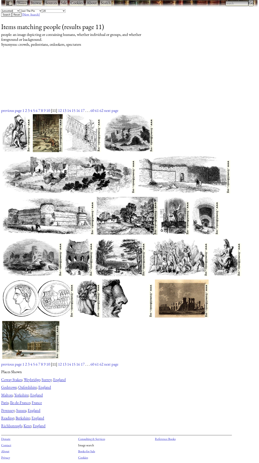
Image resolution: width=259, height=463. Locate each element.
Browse (36, 2)
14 (69, 110)
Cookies (77, 2)
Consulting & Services (91, 439)
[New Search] (31, 14)
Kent (27, 425)
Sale (64, 2)
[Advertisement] (115, 81)
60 (92, 110)
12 (60, 110)
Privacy (5, 457)
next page (111, 110)
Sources (51, 2)
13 (64, 110)
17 (83, 110)
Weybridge (32, 379)
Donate (5, 439)
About (92, 2)
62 (101, 110)
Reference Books (165, 439)
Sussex (21, 410)
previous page (11, 110)
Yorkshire (21, 394)
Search (106, 2)
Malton (7, 394)
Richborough (11, 425)
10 (48, 110)
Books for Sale (86, 451)
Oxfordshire (27, 387)
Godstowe (8, 387)
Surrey (46, 379)
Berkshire (23, 417)
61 (97, 110)
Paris (4, 402)
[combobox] (237, 3)
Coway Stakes (11, 379)
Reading (7, 417)
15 (73, 110)
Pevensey (7, 410)
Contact (6, 445)
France (37, 402)
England (59, 379)
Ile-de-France (20, 402)
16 (78, 110)
